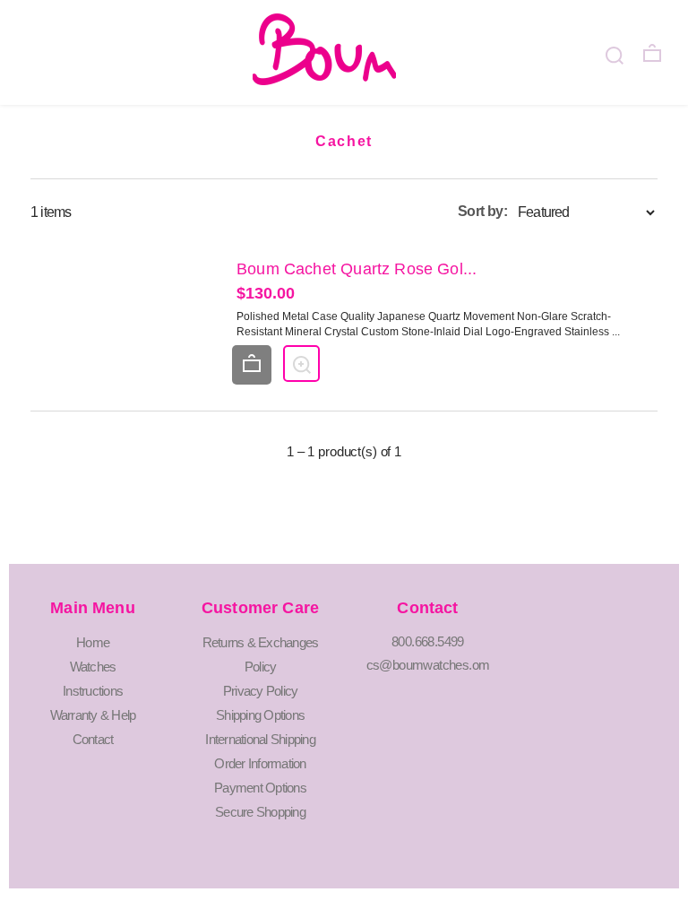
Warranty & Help (93, 715)
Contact (93, 739)
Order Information (259, 763)
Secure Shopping (260, 811)
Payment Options (260, 787)
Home (92, 642)
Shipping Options (260, 715)
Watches (93, 666)
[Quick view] (301, 363)
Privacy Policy (260, 690)
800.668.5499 (427, 641)
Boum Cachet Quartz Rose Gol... (356, 269)
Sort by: (482, 211)
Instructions (93, 690)
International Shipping (260, 739)
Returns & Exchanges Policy (260, 654)
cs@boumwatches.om (428, 664)
